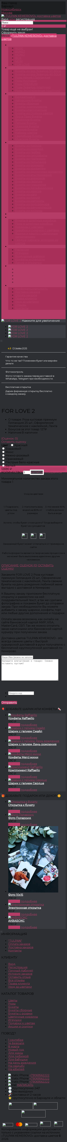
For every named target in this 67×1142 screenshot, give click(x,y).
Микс (10, 452)
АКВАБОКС (16, 920)
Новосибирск (11, 9)
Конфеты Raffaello (21, 718)
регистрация (25, 19)
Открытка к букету (21, 805)
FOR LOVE (45, 314)
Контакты (22, 308)
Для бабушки (18, 1059)
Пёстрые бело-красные (22, 462)
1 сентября (15, 1040)
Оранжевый (14, 459)
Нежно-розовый (17, 455)
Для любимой (18, 1056)
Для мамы (15, 1053)
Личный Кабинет (20, 970)
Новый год (16, 1049)
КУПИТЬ (14, 724)
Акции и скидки (20, 1026)
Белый (10, 465)
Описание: (10, 565)
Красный (20, 445)
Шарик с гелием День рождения (32, 744)
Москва (6, 12)
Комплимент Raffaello (24, 770)
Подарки (18, 246)
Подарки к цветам (21, 1023)
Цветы (16, 214)
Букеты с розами (20, 1013)
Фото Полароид (19, 818)
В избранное (52, 472)
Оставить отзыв (19, 977)
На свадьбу (16, 1066)
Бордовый (13, 448)
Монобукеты (21, 142)
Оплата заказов (26, 295)
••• (13, 285)
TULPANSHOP (22, 45)
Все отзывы (16, 980)
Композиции (21, 217)
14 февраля (16, 1043)
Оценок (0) (28, 565)
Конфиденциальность (31, 288)
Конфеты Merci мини (23, 757)
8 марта (13, 1046)
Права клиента (26, 298)
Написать (25, 1085)
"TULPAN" (15, 940)
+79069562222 (39, 1075)
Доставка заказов (27, 292)
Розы (15, 67)
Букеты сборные (20, 1010)
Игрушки (15, 1020)
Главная (7, 314)
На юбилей (16, 1069)
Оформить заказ (13, 32)
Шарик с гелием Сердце (26, 783)
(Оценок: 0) (9, 438)
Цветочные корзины (23, 1016)
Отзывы (20, 305)
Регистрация (17, 967)
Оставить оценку (13, 441)
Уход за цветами (27, 301)
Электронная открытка (24, 907)
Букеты (17, 93)
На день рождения (22, 1062)
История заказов (20, 973)
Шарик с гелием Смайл (25, 731)
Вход (5, 19)
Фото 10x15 (15, 894)
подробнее (29, 724)
